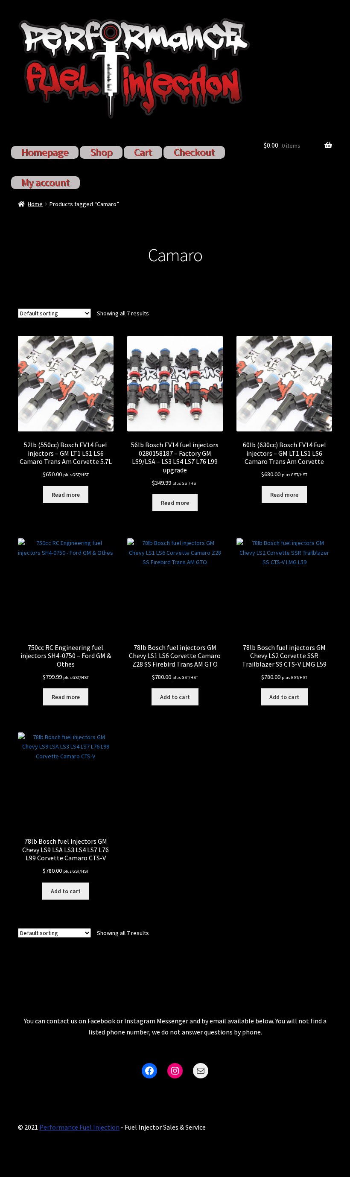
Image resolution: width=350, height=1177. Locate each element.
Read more (66, 494)
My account (45, 182)
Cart (143, 152)
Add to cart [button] (175, 697)
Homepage (44, 152)
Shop (101, 152)
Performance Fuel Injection (79, 1127)
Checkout (194, 152)
